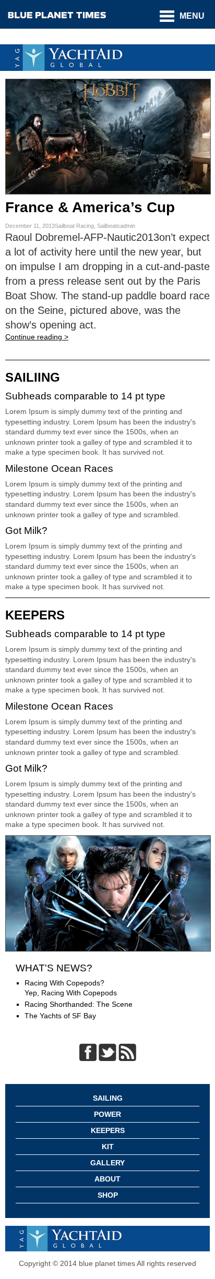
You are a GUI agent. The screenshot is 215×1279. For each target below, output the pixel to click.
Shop (108, 1195)
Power (107, 1114)
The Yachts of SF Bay (60, 1016)
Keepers (108, 1130)
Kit (108, 1146)
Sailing (108, 1098)
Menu (192, 15)
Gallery (107, 1163)
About (107, 1179)
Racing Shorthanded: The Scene (79, 1004)
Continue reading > (36, 337)
